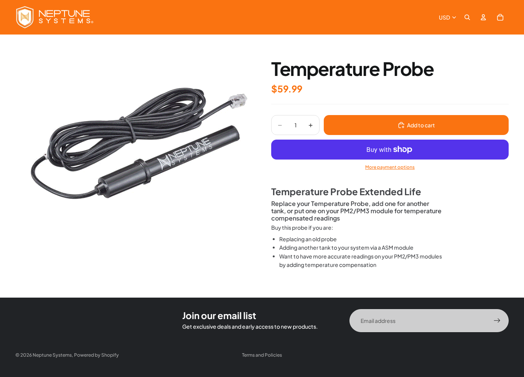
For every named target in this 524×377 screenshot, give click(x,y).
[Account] (483, 17)
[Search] (467, 17)
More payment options (390, 167)
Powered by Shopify (96, 355)
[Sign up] (497, 321)
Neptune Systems (52, 355)
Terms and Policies (262, 355)
